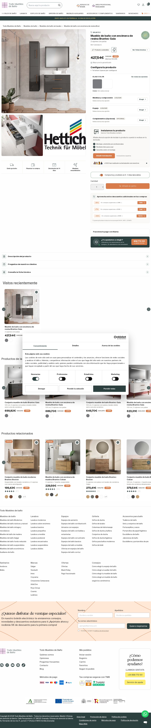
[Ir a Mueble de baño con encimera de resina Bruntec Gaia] (22, 306)
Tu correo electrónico (87, 621)
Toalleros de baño (130, 520)
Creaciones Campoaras (40, 581)
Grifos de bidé (97, 545)
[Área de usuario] (143, 5)
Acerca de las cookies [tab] (111, 345)
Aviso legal (81, 717)
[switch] (62, 379)
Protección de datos (98, 717)
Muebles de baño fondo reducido (13, 541)
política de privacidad (101, 631)
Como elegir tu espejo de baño (104, 566)
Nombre (81, 610)
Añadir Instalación (104, 156)
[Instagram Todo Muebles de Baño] (7, 666)
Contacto (44, 665)
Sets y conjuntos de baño (133, 524)
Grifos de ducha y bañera (102, 531)
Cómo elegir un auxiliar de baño (104, 570)
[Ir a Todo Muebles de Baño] (16, 651)
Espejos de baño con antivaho (73, 538)
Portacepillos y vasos (131, 527)
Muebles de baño (30, 26)
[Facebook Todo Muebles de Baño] (2, 666)
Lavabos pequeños (38, 531)
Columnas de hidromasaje (102, 527)
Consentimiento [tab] (40, 346)
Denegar (41, 389)
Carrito (82, 662)
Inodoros (3, 566)
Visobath (34, 570)
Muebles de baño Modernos (11, 520)
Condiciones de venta (87, 720)
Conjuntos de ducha (100, 534)
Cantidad (94, 181)
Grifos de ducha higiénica (102, 538)
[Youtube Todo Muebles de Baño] (13, 666)
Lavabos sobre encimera (40, 524)
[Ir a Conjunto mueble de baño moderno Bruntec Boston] (22, 456)
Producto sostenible (102, 50)
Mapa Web (83, 724)
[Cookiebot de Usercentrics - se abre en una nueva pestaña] (115, 337)
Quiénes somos (47, 655)
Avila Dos (34, 584)
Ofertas (64, 566)
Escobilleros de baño (131, 534)
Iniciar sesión (85, 655)
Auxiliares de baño (7, 552)
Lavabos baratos (37, 527)
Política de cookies (119, 717)
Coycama (34, 577)
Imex (32, 574)
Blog (42, 669)
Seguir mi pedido (86, 669)
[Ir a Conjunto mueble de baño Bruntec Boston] (103, 456)
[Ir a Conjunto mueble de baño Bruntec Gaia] (22, 382)
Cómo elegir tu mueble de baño (104, 574)
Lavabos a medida (38, 534)
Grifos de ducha (98, 520)
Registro (83, 658)
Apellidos (119, 610)
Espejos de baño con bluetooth (73, 524)
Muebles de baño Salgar (9, 538)
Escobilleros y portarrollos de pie (136, 541)
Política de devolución (129, 720)
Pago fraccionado (68, 574)
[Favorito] (36, 292)
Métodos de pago (108, 720)
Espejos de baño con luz (70, 552)
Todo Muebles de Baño (12, 26)
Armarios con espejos (70, 527)
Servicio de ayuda (135, 682)
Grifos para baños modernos (103, 541)
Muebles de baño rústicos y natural (13, 524)
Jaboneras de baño (130, 538)
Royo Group (35, 588)
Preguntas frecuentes (49, 662)
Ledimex (34, 595)
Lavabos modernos (38, 520)
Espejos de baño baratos (71, 541)
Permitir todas (109, 389)
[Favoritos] (138, 5)
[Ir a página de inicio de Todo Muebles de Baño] (13, 5)
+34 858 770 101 (135, 675)
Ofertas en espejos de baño (72, 549)
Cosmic (34, 591)
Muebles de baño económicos (12, 549)
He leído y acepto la (95, 631)
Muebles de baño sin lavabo (50, 26)
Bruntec (97, 32)
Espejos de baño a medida (71, 545)
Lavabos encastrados (39, 541)
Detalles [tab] (75, 345)
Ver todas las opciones (139, 76)
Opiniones (44, 658)
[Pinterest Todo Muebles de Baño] (18, 666)
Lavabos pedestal (38, 538)
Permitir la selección (75, 389)
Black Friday (65, 570)
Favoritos (83, 665)
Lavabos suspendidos (39, 545)
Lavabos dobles (37, 549)
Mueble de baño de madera (11, 534)
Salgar (33, 566)
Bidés (2, 570)
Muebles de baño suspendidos (12, 545)
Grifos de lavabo (98, 524)
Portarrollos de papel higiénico (135, 531)
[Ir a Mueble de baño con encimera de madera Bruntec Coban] (62, 456)
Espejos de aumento (69, 520)
